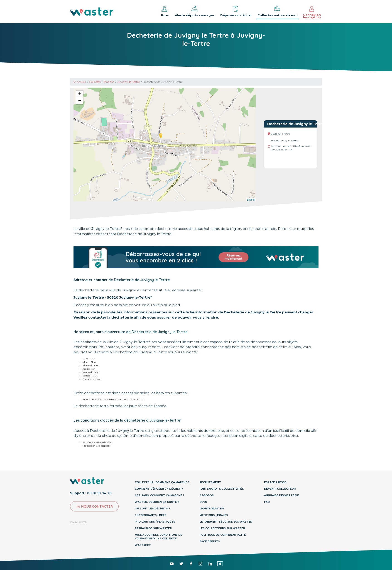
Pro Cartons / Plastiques (155, 521)
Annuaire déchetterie (281, 495)
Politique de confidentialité (222, 534)
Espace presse (275, 482)
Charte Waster (211, 508)
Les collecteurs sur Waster (222, 528)
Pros (165, 15)
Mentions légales (213, 515)
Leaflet (251, 199)
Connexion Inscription (312, 16)
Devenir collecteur (280, 488)
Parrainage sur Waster (153, 528)
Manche (109, 82)
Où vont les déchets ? (152, 508)
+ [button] (79, 94)
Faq (267, 502)
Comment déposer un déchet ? (159, 488)
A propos (206, 495)
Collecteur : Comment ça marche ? (162, 482)
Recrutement (210, 482)
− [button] (79, 100)
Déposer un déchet (236, 15)
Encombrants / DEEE (151, 515)
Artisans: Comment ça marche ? (159, 495)
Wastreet (143, 545)
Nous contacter (97, 506)
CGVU (203, 502)
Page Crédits (209, 541)
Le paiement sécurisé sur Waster (225, 521)
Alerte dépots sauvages (195, 15)
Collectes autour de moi (277, 15)
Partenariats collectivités (221, 488)
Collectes (94, 82)
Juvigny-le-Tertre (128, 82)
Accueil (81, 82)
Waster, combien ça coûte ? (157, 502)
